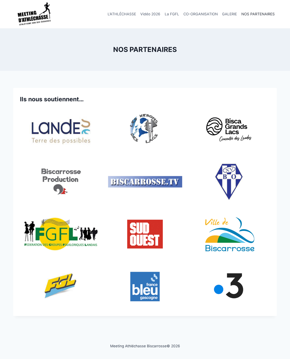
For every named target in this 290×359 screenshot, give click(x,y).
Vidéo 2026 (150, 14)
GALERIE (229, 14)
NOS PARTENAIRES (258, 14)
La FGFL (172, 14)
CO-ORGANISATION (200, 14)
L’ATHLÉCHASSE (122, 14)
